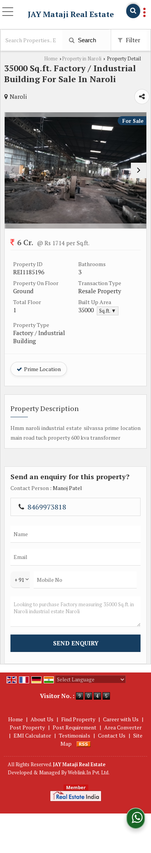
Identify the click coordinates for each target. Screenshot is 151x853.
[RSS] (84, 743)
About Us (42, 719)
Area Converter (123, 727)
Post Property (27, 727)
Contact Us (111, 735)
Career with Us (121, 719)
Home (51, 58)
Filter (132, 40)
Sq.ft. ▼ (107, 311)
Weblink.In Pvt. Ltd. (89, 772)
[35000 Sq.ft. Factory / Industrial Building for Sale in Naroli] (75, 170)
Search (86, 40)
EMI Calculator (32, 735)
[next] (138, 170)
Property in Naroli (81, 58)
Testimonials (74, 735)
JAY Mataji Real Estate (71, 14)
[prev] (12, 170)
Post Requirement (74, 727)
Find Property (78, 719)
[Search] (133, 11)
